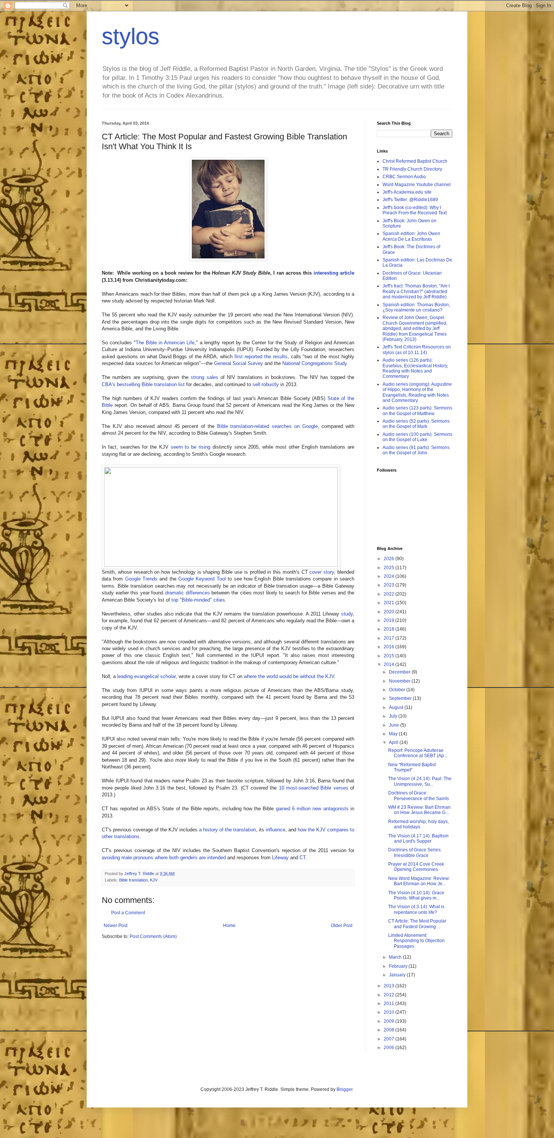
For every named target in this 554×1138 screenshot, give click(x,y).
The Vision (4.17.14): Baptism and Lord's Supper (418, 838)
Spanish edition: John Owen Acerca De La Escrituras (411, 236)
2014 (389, 664)
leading (125, 676)
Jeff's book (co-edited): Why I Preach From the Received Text (415, 210)
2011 (389, 1003)
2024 (389, 576)
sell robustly (266, 384)
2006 (389, 1047)
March (396, 957)
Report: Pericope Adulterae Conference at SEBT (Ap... (417, 753)
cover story (321, 572)
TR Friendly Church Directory (412, 169)
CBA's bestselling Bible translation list (143, 384)
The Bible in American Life (165, 342)
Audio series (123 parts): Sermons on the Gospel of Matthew (417, 410)
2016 (389, 646)
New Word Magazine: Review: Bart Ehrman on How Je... (419, 881)
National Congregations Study (314, 363)
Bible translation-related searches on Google (267, 426)
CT (303, 857)
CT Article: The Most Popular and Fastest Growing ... (417, 923)
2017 (389, 638)
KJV (154, 880)
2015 (389, 655)
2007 (389, 1039)
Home (229, 925)
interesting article (334, 273)
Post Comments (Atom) (153, 936)
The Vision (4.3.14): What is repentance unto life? (416, 909)
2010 (389, 1012)
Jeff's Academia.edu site (407, 192)
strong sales (204, 377)
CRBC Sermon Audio (404, 176)
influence (275, 829)
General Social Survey (238, 363)
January (398, 975)
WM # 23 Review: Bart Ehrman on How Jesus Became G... (419, 810)
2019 (389, 620)
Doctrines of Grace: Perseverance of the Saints (418, 795)
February (399, 966)
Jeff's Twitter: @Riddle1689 (410, 199)
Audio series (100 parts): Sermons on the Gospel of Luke (417, 437)
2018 (389, 629)
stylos (130, 36)
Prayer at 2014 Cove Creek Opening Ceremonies (416, 867)
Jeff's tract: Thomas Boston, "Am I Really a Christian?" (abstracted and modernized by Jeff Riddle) (416, 291)
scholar (168, 676)
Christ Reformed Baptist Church (415, 161)
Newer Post (115, 925)
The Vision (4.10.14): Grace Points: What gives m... (416, 895)
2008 (389, 1030)
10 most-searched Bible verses (313, 788)
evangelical (146, 676)
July (393, 716)
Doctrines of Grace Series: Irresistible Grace (415, 852)
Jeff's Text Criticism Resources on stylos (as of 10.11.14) (417, 349)
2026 (389, 558)
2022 (389, 594)
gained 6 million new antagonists (312, 808)
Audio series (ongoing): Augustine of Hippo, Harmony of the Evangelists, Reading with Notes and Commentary (417, 392)
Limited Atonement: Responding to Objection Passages (416, 941)
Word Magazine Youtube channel (417, 184)
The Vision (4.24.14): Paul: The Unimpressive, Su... (419, 781)
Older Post (341, 925)
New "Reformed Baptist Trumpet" (412, 767)
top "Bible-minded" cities (198, 600)
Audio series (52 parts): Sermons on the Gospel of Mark (416, 424)
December (400, 672)
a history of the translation (227, 829)
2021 (389, 602)
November (400, 681)
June (394, 725)
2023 (389, 585)
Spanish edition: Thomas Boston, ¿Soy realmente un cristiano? (416, 307)
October (397, 689)
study (347, 614)
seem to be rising (190, 447)
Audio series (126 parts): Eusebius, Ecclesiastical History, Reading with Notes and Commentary (415, 368)
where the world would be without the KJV (289, 676)
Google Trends (141, 579)
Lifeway (280, 857)
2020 (389, 611)
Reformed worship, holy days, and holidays (418, 824)
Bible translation (133, 880)
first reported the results (261, 356)
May (394, 733)
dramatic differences (187, 593)
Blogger (344, 1089)
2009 (389, 1021)
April (394, 742)
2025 (389, 567)
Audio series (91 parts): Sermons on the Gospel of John (416, 450)
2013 (389, 985)
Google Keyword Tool (202, 579)
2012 (389, 994)
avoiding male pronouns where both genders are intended (164, 857)
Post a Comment (128, 912)
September (401, 698)
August (396, 707)
